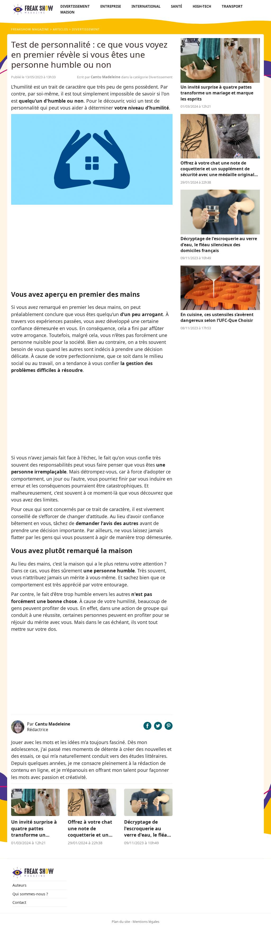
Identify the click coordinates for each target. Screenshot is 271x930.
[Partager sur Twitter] (158, 728)
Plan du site (121, 921)
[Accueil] (33, 9)
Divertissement (75, 6)
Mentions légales (146, 921)
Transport (232, 6)
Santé (176, 6)
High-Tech (202, 6)
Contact (19, 902)
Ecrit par (98, 77)
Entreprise (110, 6)
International (146, 6)
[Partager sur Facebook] (147, 728)
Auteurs (19, 885)
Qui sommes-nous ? (30, 893)
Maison (67, 12)
